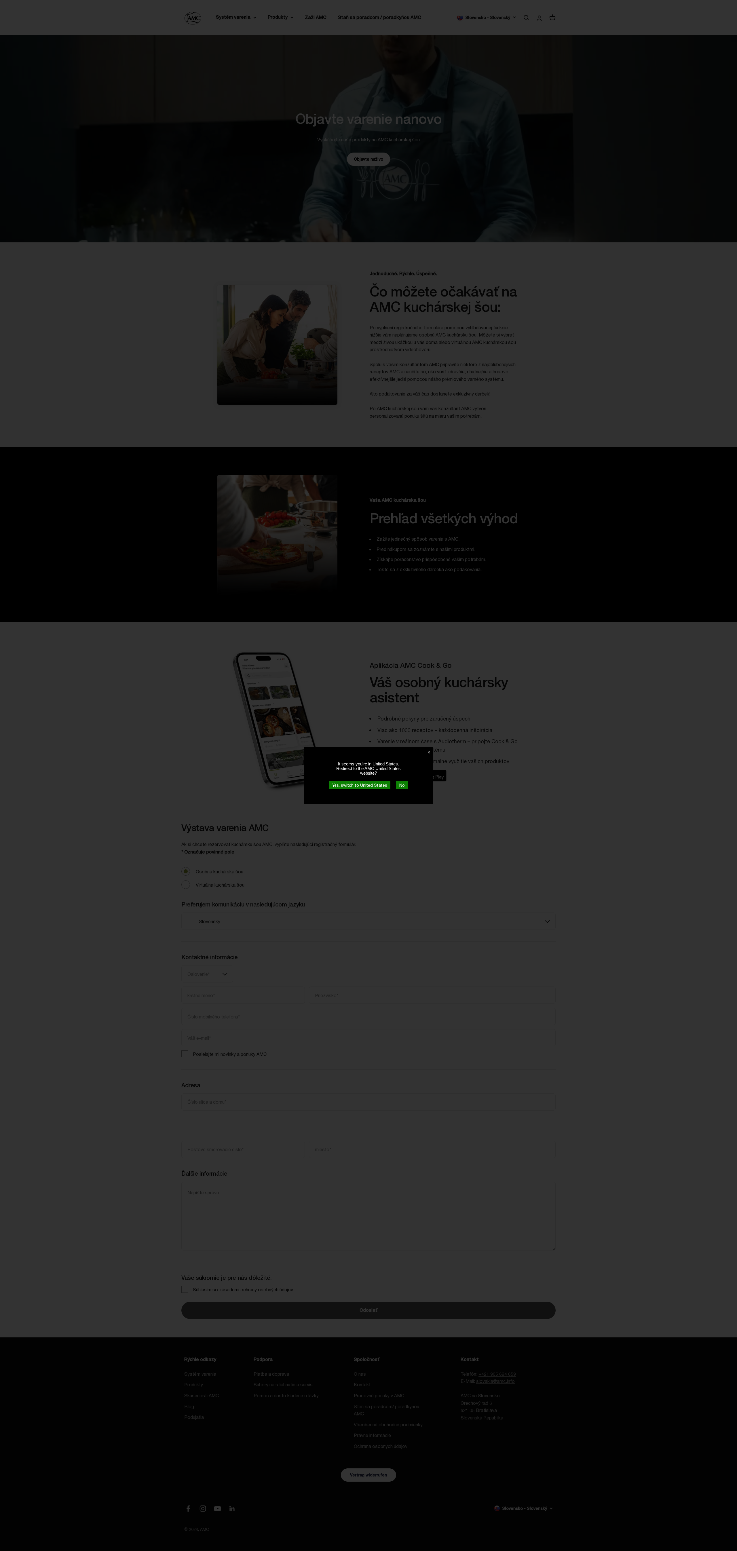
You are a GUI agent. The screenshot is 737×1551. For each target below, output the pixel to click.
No (402, 785)
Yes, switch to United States (359, 785)
